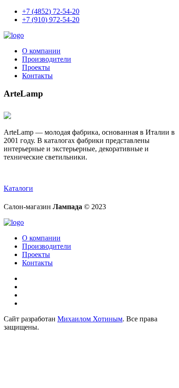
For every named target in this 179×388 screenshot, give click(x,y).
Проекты (36, 67)
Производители (46, 59)
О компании (41, 51)
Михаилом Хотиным (90, 319)
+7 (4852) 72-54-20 (50, 11)
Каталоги (18, 188)
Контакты (37, 76)
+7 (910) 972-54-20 (50, 19)
